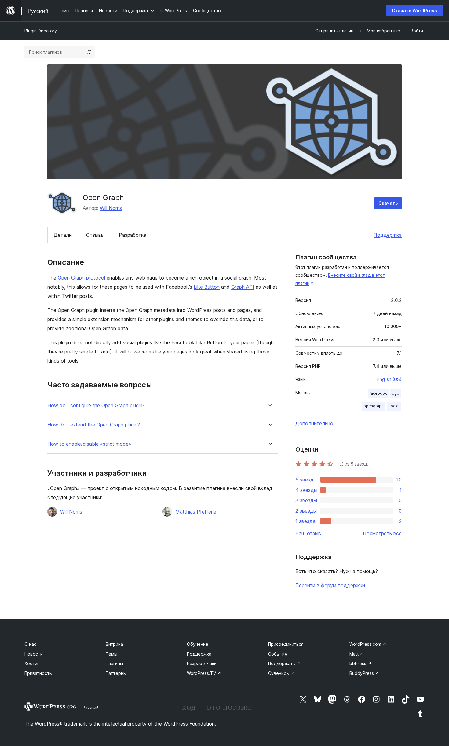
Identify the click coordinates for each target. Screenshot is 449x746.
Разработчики (202, 663)
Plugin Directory (40, 30)
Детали (63, 235)
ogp (395, 393)
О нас (30, 644)
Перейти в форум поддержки (330, 585)
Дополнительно (314, 423)
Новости (33, 653)
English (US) (389, 379)
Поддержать (284, 663)
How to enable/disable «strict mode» (89, 444)
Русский (91, 707)
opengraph (373, 406)
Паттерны (116, 673)
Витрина (114, 644)
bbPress (360, 663)
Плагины (114, 663)
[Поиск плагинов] (89, 52)
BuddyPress (364, 673)
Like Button (207, 287)
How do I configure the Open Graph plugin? (96, 405)
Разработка (132, 235)
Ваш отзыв (308, 533)
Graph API (242, 287)
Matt (356, 653)
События (277, 653)
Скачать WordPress (414, 10)
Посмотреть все (382, 533)
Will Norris (111, 208)
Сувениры (281, 673)
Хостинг (33, 663)
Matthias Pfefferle (195, 512)
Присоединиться (286, 644)
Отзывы (95, 235)
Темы (111, 653)
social (394, 406)
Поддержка (388, 235)
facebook (378, 393)
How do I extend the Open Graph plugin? (93, 425)
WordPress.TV (204, 673)
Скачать (388, 203)
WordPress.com (367, 644)
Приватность (38, 673)
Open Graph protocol (81, 278)
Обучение (197, 644)
